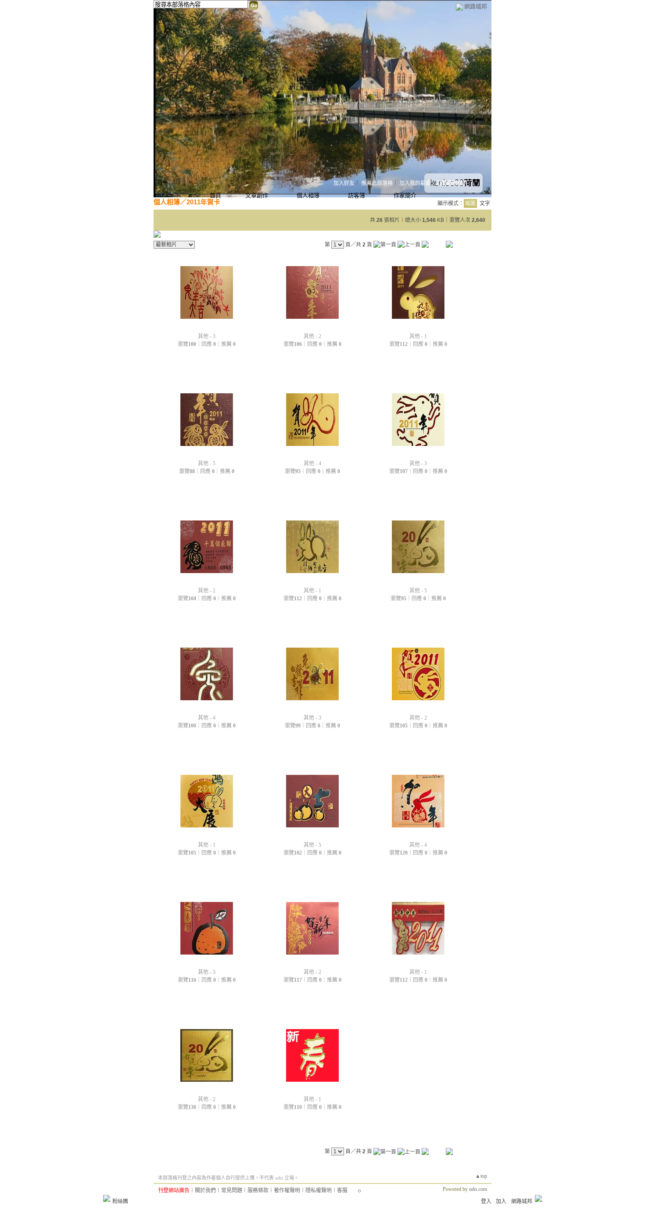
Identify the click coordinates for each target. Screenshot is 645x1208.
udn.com (478, 1189)
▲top (481, 1176)
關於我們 (205, 1190)
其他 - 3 (206, 336)
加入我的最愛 (415, 183)
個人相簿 (308, 195)
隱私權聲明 (318, 1190)
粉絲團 (120, 1201)
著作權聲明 (287, 1190)
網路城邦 (475, 6)
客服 (342, 1190)
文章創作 (256, 195)
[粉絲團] (106, 1198)
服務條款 (258, 1190)
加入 (501, 1201)
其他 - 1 (418, 336)
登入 (486, 1201)
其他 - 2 (312, 336)
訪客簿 (356, 195)
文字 (485, 203)
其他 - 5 (206, 463)
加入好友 (344, 183)
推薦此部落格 (377, 183)
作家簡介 (405, 195)
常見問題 (231, 1190)
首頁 (215, 195)
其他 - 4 (312, 463)
